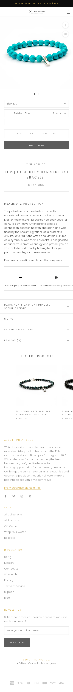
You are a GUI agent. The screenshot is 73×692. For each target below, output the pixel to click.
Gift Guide (10, 526)
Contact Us (11, 568)
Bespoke (9, 538)
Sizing (8, 318)
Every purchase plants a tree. (22, 488)
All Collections (13, 514)
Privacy (8, 580)
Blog (7, 597)
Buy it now (37, 145)
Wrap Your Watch (15, 532)
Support (9, 592)
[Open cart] (68, 12)
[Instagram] (22, 496)
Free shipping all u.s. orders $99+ (36, 3)
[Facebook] (5, 496)
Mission (9, 563)
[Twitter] (13, 496)
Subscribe (17, 642)
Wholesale (10, 574)
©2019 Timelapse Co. (36, 659)
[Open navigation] (5, 12)
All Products (11, 520)
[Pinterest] (30, 496)
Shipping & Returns (18, 329)
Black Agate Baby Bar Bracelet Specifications (28, 306)
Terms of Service (14, 586)
